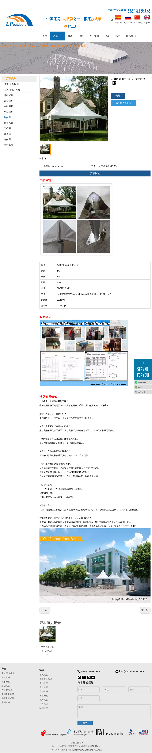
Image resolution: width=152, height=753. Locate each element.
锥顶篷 (7, 134)
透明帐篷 (5, 686)
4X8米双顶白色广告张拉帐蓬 (46, 648)
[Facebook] (79, 677)
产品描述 (95, 173)
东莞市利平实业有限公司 (72, 749)
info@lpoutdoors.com (131, 671)
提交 (85, 723)
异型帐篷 (8, 95)
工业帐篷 (43, 695)
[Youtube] (93, 677)
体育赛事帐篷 (45, 679)
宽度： (94, 166)
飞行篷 (7, 128)
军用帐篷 (43, 708)
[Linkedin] (89, 677)
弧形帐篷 (5, 681)
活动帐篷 (43, 691)
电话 (140, 387)
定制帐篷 (5, 702)
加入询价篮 (126, 103)
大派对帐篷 (6, 690)
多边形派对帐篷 (12, 90)
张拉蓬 (7, 117)
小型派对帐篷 (7, 698)
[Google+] (84, 677)
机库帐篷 (43, 700)
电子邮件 (141, 392)
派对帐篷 (43, 687)
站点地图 (98, 749)
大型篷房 (8, 101)
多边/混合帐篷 (11, 84)
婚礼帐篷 (43, 683)
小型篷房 (8, 112)
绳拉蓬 (7, 139)
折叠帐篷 (8, 123)
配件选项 (8, 145)
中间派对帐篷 (7, 694)
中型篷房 (8, 106)
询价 (117, 95)
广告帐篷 (43, 704)
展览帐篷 (43, 675)
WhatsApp (142, 382)
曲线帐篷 (5, 677)
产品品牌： (47, 166)
